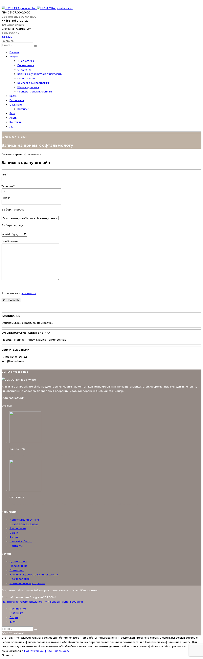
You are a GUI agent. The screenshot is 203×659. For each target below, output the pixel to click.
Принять (7, 655)
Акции (13, 117)
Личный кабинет (21, 541)
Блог (12, 113)
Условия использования (66, 601)
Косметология (26, 78)
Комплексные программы (33, 83)
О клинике (16, 104)
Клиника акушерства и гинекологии (39, 74)
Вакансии (23, 109)
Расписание (17, 100)
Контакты (16, 122)
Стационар (24, 69)
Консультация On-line (24, 519)
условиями (28, 293)
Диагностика (25, 61)
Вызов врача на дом (24, 524)
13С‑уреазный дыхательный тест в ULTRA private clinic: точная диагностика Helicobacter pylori (76, 504)
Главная (14, 52)
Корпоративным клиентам (34, 91)
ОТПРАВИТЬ (11, 300)
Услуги (14, 56)
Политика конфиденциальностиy (24, 601)
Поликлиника (25, 65)
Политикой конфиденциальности (47, 650)
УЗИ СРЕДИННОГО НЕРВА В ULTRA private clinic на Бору (47, 455)
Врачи (13, 96)
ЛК (11, 126)
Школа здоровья (28, 87)
